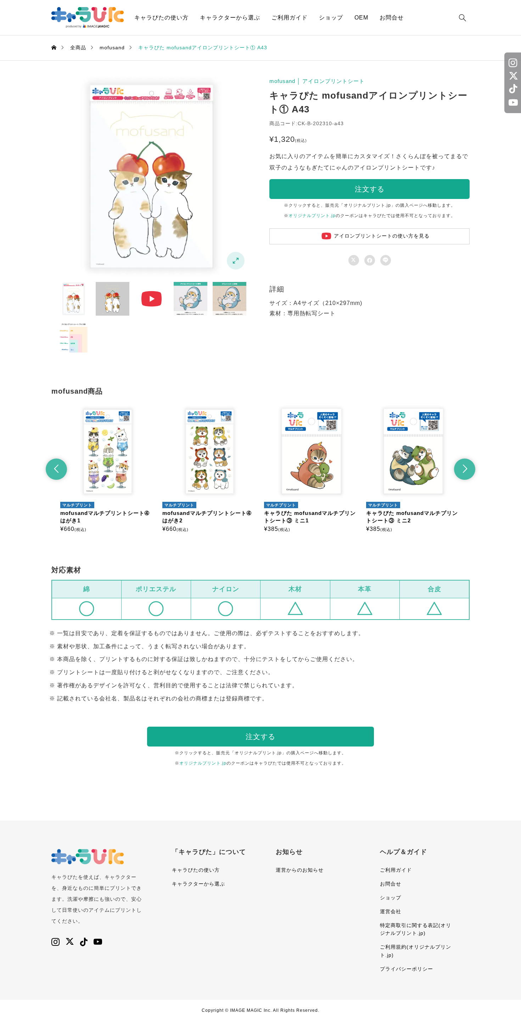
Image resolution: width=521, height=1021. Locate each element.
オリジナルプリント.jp (312, 215)
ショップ (331, 18)
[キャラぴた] (87, 17)
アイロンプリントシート (333, 81)
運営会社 (390, 911)
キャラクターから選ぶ (230, 18)
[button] (56, 469)
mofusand (282, 81)
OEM (361, 18)
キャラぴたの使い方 (161, 18)
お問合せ (392, 18)
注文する (370, 189)
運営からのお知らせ (300, 870)
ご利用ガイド (289, 18)
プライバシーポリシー (406, 969)
